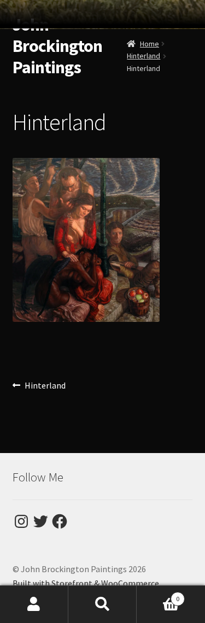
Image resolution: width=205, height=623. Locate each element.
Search (102, 604)
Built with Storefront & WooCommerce (86, 583)
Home (149, 44)
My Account (34, 604)
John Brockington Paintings (57, 46)
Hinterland (143, 56)
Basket (158, 595)
